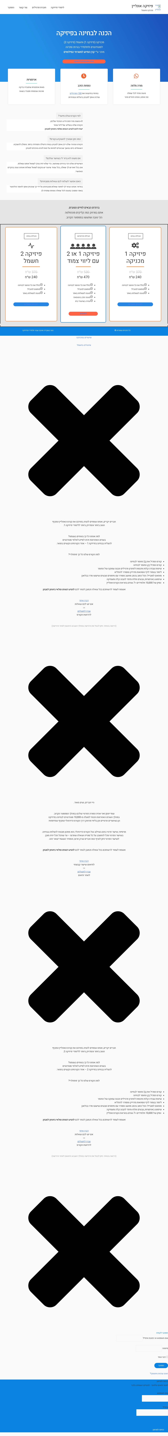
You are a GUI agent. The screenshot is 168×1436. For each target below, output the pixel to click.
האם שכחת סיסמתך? (159, 1373)
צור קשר (23, 7)
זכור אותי (162, 1357)
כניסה (165, 1389)
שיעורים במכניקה (84, 337)
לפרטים (83, 313)
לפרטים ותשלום (135, 304)
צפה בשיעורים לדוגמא (84, 61)
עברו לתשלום (84, 611)
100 (80, 93)
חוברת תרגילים (39, 7)
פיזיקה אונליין (142, 6)
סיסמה (165, 1348)
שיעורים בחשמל (84, 345)
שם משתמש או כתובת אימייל (155, 1338)
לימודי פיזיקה (57, 7)
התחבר (11, 7)
